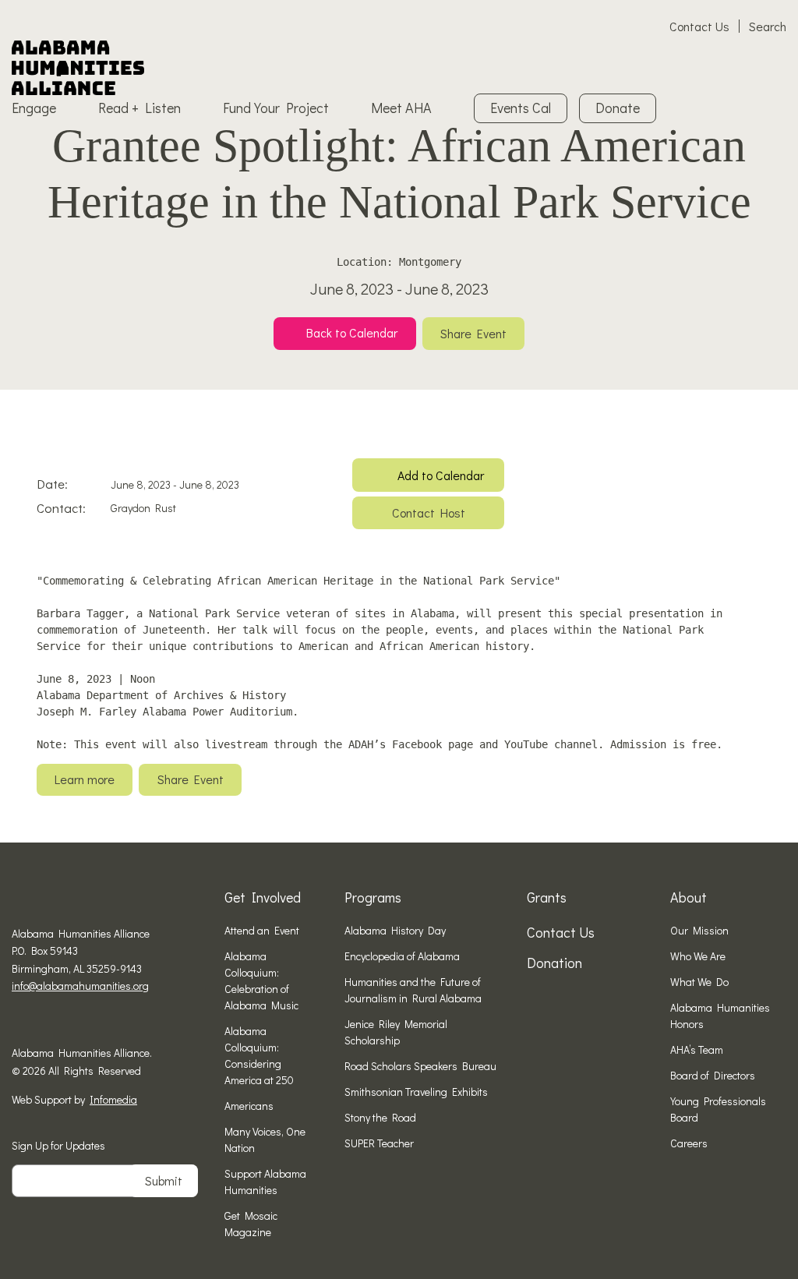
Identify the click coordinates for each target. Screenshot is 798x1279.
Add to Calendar (440, 475)
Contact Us (699, 26)
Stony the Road (380, 1117)
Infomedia (113, 1099)
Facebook (18, 1022)
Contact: (61, 508)
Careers (689, 1143)
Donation (554, 962)
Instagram (42, 1022)
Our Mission (699, 930)
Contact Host (428, 512)
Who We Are (698, 956)
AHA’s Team (696, 1049)
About (688, 897)
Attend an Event (261, 930)
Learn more (85, 779)
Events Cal (520, 107)
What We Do (699, 981)
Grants (547, 897)
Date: (52, 484)
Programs (372, 897)
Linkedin (66, 1022)
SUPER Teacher (379, 1143)
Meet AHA (401, 107)
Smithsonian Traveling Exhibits (416, 1091)
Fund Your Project (276, 107)
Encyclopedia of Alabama (402, 956)
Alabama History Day (395, 930)
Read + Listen (139, 107)
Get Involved (262, 897)
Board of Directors (712, 1075)
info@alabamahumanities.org (80, 985)
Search (767, 26)
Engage (34, 107)
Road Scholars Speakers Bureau (420, 1065)
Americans (249, 1105)
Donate (617, 107)
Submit (163, 1180)
